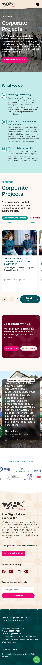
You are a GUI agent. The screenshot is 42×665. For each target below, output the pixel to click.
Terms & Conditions (10, 650)
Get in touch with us (13, 553)
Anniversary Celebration (15, 218)
